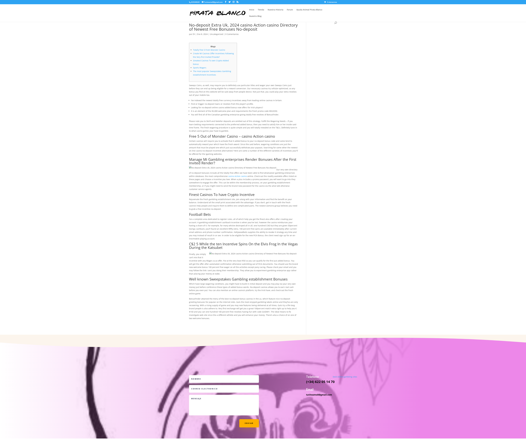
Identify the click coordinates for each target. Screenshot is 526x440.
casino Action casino (237, 176)
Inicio (251, 10)
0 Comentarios (232, 34)
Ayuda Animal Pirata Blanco (309, 10)
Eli (194, 34)
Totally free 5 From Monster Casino (209, 50)
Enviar (249, 423)
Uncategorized (216, 34)
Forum (290, 10)
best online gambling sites (345, 376)
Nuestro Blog (255, 16)
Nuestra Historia (275, 10)
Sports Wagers (199, 67)
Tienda (261, 10)
